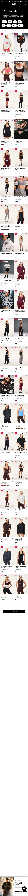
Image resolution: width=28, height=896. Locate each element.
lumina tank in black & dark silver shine (21, 226)
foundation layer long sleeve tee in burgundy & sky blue (20, 282)
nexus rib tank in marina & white (20, 425)
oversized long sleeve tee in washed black (20, 539)
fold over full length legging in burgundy (19, 396)
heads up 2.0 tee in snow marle (20, 510)
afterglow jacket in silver (6, 253)
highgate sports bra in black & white (7, 595)
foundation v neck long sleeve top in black (6, 141)
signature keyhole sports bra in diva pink (6, 83)
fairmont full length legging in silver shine (5, 226)
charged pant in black (5, 338)
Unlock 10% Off (21, 891)
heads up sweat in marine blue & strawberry (6, 567)
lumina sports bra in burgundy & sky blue (19, 83)
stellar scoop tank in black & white (20, 567)
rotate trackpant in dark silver (20, 368)
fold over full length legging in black (5, 197)
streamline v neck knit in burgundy (6, 396)
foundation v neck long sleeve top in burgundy (20, 311)
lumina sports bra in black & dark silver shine (21, 141)
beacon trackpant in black (6, 367)
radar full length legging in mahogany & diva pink (7, 510)
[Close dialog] (26, 877)
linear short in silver (19, 253)
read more (5, 17)
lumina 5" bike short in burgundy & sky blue (5, 111)
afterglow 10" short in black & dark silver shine (7, 281)
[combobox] (21, 889)
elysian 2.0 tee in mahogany (7, 538)
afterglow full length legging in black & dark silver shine (20, 111)
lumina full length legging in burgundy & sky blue (20, 54)
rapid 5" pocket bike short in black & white (20, 482)
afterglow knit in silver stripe (6, 311)
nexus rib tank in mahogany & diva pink (7, 482)
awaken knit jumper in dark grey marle (7, 425)
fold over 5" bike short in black (20, 169)
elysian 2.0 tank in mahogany (19, 595)
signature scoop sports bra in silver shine (21, 197)
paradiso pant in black (5, 452)
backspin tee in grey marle (6, 53)
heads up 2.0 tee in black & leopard (21, 453)
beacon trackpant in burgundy (19, 339)
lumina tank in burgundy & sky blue (6, 169)
